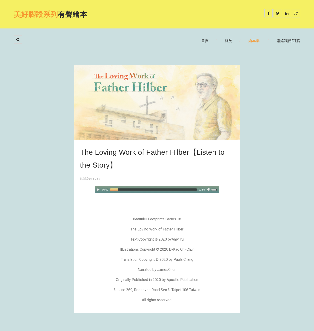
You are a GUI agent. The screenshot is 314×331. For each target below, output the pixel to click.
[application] (157, 189)
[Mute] (208, 189)
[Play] (98, 189)
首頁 (204, 41)
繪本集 (254, 41)
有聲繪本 (50, 14)
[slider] (215, 189)
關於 (228, 41)
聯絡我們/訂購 (288, 41)
